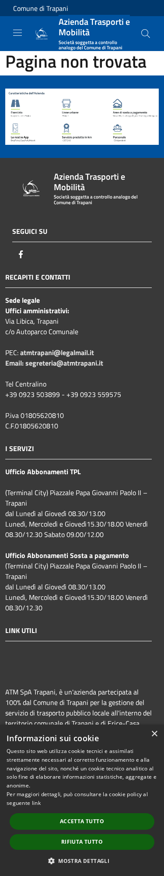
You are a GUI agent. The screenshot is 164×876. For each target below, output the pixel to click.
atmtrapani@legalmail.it (57, 352)
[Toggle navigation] (17, 32)
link (36, 803)
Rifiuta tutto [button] (82, 841)
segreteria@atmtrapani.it (64, 363)
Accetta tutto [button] (82, 821)
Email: (15, 363)
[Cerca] (145, 33)
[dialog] (82, 800)
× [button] (154, 734)
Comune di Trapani (40, 8)
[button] (82, 860)
